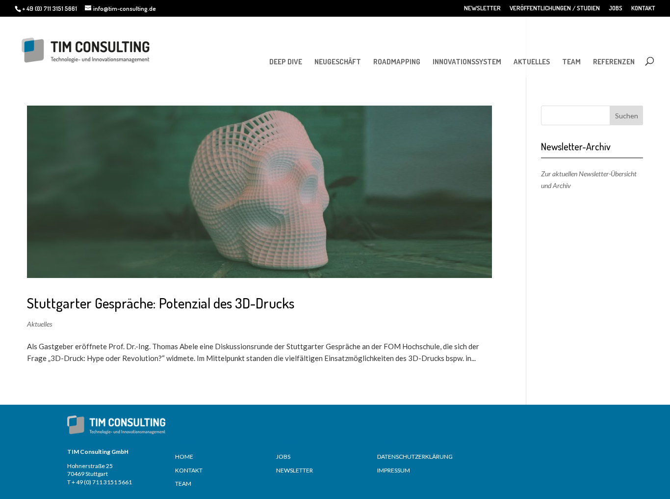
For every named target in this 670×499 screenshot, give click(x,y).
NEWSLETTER (482, 8)
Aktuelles (39, 324)
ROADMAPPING (396, 61)
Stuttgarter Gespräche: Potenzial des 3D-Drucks (160, 303)
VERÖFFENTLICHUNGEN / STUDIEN (555, 8)
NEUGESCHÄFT (337, 61)
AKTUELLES (532, 61)
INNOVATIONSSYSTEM (467, 61)
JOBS (615, 8)
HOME (184, 456)
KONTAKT (643, 8)
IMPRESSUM (393, 470)
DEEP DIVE (285, 61)
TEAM (571, 61)
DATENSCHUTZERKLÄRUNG (415, 456)
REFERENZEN (614, 61)
